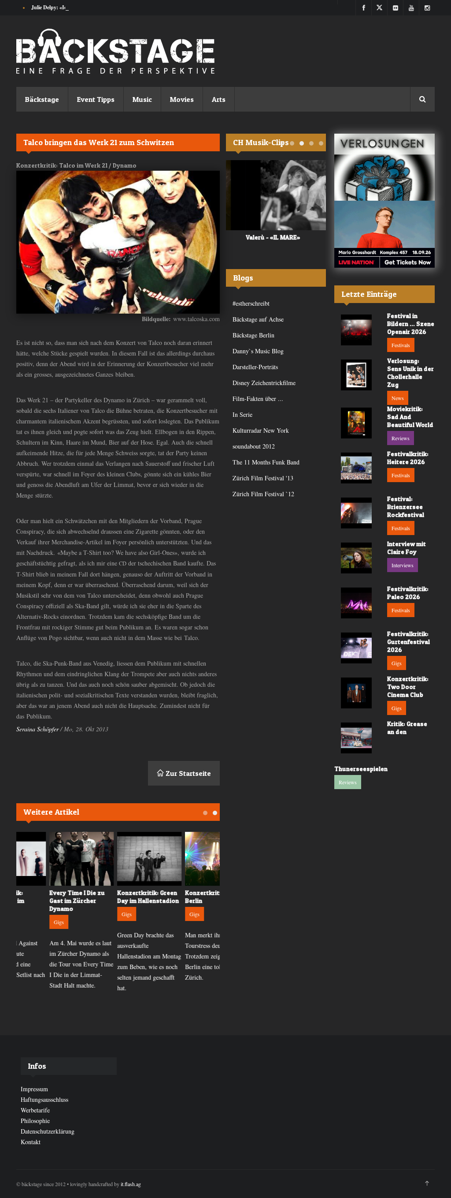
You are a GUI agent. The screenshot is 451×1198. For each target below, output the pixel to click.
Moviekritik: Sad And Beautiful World (410, 416)
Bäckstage (42, 99)
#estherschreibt (251, 303)
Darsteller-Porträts (255, 367)
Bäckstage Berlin (253, 335)
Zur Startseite (187, 773)
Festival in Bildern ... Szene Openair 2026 (410, 323)
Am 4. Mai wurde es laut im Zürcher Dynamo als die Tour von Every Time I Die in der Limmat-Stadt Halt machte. (50, 964)
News (398, 397)
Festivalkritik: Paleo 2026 (408, 592)
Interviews (403, 565)
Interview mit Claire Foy (406, 547)
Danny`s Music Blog (258, 351)
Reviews (401, 438)
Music (142, 99)
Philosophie (35, 1120)
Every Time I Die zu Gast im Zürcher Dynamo (46, 900)
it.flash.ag (131, 1183)
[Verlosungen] (384, 167)
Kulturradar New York (261, 430)
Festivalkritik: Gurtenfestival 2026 (408, 641)
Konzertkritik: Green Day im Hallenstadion (117, 896)
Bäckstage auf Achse (258, 319)
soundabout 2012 (254, 446)
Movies (182, 99)
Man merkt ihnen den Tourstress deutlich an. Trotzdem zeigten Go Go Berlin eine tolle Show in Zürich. (185, 956)
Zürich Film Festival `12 (263, 494)
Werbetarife (35, 1110)
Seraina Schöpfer (37, 729)
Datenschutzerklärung (47, 1131)
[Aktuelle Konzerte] (384, 234)
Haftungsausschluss (44, 1099)
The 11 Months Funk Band (266, 462)
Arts (219, 99)
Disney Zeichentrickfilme (264, 382)
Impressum (34, 1089)
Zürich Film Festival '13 (263, 478)
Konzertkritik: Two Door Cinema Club (408, 686)
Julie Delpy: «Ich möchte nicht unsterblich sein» (85, 7)
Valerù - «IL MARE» (253, 237)
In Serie (242, 414)
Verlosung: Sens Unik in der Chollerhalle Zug (410, 372)
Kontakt (31, 1142)
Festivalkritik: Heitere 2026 (408, 457)
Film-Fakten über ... (258, 398)
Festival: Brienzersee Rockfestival (405, 506)
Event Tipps (96, 99)
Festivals (401, 344)
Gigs (27, 921)
